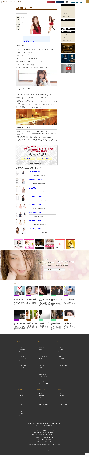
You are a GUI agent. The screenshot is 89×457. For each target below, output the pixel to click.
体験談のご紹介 (65, 13)
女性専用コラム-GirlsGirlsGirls (63, 365)
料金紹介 (40, 358)
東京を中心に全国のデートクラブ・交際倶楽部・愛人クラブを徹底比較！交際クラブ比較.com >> (45, 430)
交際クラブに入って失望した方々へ (44, 365)
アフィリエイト (61, 406)
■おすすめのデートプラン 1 (29, 40)
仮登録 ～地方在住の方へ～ (43, 356)
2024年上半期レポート (23, 367)
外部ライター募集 (22, 363)
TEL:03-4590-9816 (77, 2)
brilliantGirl (60, 402)
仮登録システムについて (66, 16)
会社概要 (21, 393)
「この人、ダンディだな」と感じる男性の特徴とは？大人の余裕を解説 (56, 299)
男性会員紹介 (61, 349)
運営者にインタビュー (23, 415)
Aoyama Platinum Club (42, 450)
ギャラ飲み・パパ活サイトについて (44, 376)
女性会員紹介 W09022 (35, 212)
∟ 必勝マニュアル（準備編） (24, 354)
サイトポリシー (22, 402)
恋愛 (16, 295)
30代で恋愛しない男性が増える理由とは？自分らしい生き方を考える (19, 323)
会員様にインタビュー (42, 397)
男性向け (64, 22)
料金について (65, 10)
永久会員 (40, 363)
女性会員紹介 (41, 349)
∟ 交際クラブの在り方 (23, 356)
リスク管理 (21, 413)
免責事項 (21, 404)
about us (21, 406)
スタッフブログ (22, 347)
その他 (41, 295)
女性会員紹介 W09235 (35, 171)
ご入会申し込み (41, 347)
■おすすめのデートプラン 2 (29, 41)
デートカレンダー (41, 402)
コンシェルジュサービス (42, 381)
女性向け (64, 25)
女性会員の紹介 (65, 29)
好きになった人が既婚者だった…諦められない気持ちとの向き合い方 (56, 323)
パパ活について (61, 356)
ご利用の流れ (65, 7)
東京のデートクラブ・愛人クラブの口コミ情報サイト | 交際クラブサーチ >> (44, 434)
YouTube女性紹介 (61, 395)
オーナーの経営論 (61, 397)
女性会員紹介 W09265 (35, 179)
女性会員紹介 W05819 (35, 204)
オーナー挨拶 (22, 395)
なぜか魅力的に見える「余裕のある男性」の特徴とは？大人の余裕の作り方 (44, 299)
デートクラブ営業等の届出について (44, 404)
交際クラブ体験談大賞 (42, 395)
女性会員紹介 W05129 (35, 229)
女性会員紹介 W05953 (35, 220)
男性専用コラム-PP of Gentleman (44, 383)
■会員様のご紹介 (27, 38)
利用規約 (21, 397)
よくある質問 (41, 354)
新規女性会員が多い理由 (42, 374)
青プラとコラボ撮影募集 (23, 365)
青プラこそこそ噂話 (62, 363)
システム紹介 (61, 354)
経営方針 (21, 411)
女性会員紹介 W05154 (35, 188)
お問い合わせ (44, 158)
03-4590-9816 (28, 158)
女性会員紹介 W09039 (35, 196)
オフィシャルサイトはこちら (54, 269)
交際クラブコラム (41, 393)
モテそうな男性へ (41, 372)
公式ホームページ (61, 393)
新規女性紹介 (65, 34)
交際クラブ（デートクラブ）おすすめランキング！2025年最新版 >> (44, 432)
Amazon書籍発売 (22, 349)
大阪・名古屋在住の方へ (42, 367)
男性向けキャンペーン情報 (67, 37)
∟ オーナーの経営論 (23, 358)
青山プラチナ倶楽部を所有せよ (63, 404)
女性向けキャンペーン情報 (67, 40)
